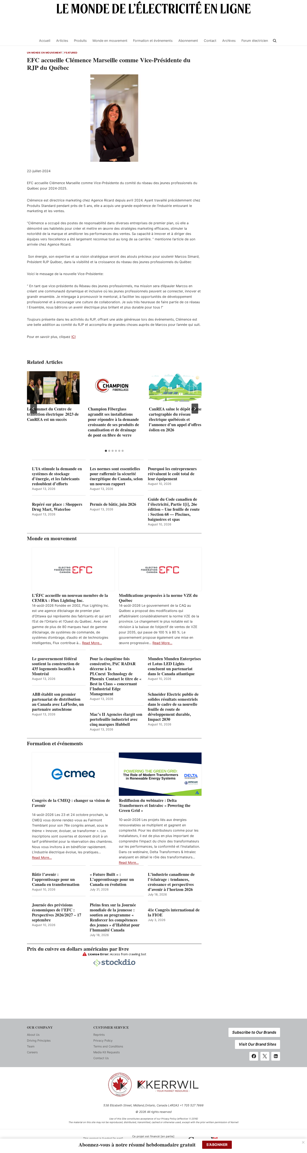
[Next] (195, 409)
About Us (33, 1034)
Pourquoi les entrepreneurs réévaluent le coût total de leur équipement (172, 473)
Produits (80, 40)
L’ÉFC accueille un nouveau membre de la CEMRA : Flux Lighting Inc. (70, 598)
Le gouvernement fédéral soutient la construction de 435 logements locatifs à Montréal (56, 666)
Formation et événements (152, 40)
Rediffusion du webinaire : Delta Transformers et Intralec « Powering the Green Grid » (154, 805)
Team (30, 1046)
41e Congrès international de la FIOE (174, 912)
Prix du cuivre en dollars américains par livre (78, 949)
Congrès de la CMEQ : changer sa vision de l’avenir (71, 803)
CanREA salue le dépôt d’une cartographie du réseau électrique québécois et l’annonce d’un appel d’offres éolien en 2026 (175, 419)
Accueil (44, 40)
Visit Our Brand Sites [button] (257, 1044)
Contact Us (101, 1058)
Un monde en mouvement (44, 52)
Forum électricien (254, 40)
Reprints (99, 1034)
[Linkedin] (275, 1056)
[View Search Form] (274, 41)
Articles (62, 40)
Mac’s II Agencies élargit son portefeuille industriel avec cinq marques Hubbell (116, 719)
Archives (229, 40)
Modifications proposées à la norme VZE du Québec (158, 598)
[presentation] (53, 387)
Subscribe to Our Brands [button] (254, 1032)
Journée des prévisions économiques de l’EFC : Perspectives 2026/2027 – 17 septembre (56, 912)
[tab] (106, 451)
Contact (210, 40)
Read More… (92, 643)
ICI (73, 337)
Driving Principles (39, 1040)
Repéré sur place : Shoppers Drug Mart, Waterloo (57, 507)
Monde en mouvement (110, 40)
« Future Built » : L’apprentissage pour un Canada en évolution (112, 879)
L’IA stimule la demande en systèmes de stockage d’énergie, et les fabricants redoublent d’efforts (57, 476)
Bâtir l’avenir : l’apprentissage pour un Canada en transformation (55, 879)
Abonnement (188, 40)
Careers (32, 1052)
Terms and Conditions (108, 1046)
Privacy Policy (103, 1040)
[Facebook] (253, 1056)
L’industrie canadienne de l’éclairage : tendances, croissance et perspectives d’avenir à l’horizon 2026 (171, 882)
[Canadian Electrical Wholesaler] (30, 40)
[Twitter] (264, 1056)
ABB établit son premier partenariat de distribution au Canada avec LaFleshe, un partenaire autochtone (58, 702)
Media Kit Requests (106, 1052)
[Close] (303, 1142)
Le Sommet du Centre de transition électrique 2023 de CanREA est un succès (53, 414)
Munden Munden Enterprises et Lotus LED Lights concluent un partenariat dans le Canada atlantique (174, 666)
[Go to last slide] (33, 409)
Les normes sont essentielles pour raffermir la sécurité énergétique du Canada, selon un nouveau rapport (116, 476)
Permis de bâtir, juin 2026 (113, 504)
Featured (70, 52)
